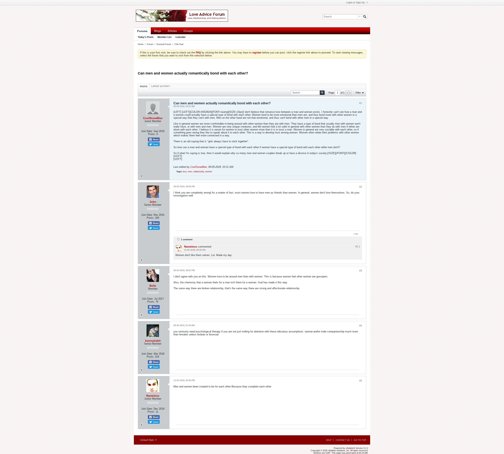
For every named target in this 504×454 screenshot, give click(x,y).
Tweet (155, 144)
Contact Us (343, 440)
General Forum (164, 44)
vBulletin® (350, 448)
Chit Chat (178, 44)
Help (329, 440)
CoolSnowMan (153, 118)
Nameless (190, 246)
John (152, 201)
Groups (188, 30)
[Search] (364, 16)
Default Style (147, 440)
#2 (360, 186)
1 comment (187, 239)
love (185, 171)
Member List (164, 37)
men (190, 171)
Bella (152, 285)
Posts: (152, 134)
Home (141, 44)
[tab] (143, 86)
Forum (150, 44)
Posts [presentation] (143, 86)
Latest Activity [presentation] (160, 86)
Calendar (180, 37)
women (208, 171)
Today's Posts (146, 37)
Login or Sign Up (355, 2)
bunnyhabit (153, 340)
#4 (360, 325)
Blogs (157, 30)
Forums (142, 31)
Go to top (360, 440)
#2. (357, 246)
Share (155, 139)
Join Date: (147, 131)
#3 (360, 270)
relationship (198, 171)
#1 (360, 103)
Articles (172, 30)
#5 (360, 380)
